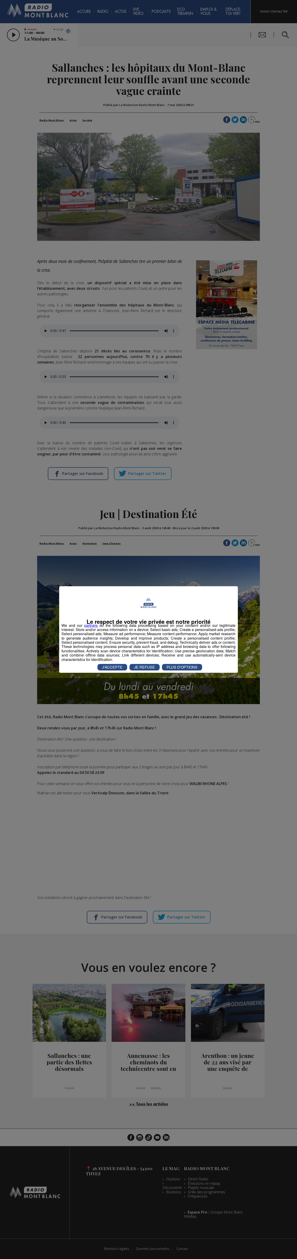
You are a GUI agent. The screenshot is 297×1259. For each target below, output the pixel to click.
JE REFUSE (144, 667)
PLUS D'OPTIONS (182, 667)
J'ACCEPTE (112, 667)
